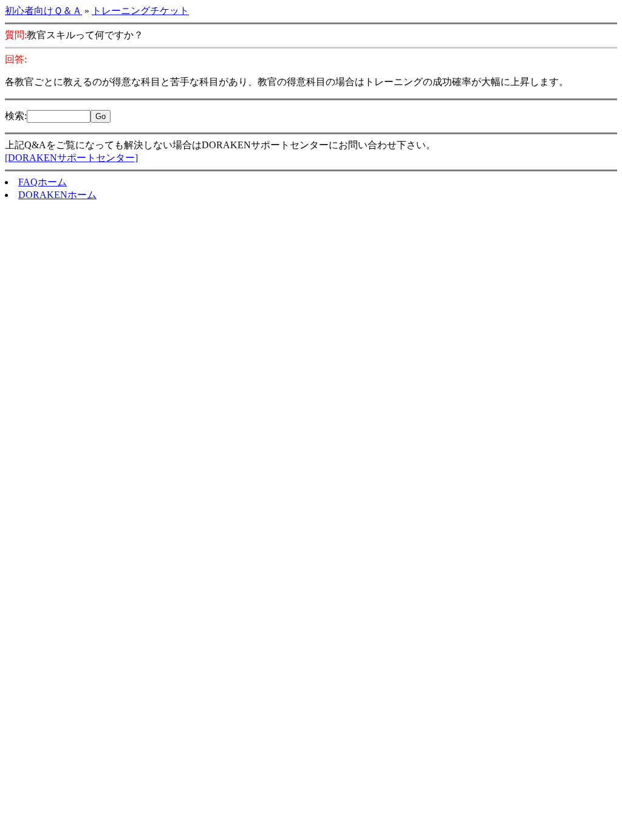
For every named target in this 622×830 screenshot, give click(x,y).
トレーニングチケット (140, 10)
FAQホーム (42, 182)
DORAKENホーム (57, 195)
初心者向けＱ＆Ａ (43, 10)
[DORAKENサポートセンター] (71, 158)
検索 (14, 116)
